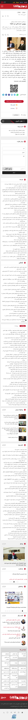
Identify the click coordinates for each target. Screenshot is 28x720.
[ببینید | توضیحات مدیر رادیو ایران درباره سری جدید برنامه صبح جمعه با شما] (14, 554)
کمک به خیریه (6, 672)
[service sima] (17, 2)
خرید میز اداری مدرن (14, 685)
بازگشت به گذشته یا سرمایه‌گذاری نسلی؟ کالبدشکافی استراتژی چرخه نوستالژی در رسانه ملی (10, 417)
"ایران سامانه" (18, 709)
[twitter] (12, 95)
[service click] (14, 2)
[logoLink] (20, 6)
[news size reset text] (5, 35)
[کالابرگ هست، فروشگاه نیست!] (22, 431)
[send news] (5, 16)
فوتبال (19, 12)
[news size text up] (3, 35)
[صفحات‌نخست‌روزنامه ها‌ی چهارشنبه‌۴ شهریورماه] (14, 597)
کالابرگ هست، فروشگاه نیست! (12, 433)
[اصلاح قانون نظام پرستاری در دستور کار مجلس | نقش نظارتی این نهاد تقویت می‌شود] (23, 621)
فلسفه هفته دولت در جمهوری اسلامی (7, 574)
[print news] (3, 16)
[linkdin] (6, 95)
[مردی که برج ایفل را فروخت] (22, 438)
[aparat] (19, 713)
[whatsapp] (17, 95)
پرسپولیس (16, 115)
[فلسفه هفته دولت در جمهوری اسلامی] (18, 575)
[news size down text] (8, 35)
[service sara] (21, 2)
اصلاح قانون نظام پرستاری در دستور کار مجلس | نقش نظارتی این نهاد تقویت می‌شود (11, 622)
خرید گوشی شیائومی (6, 658)
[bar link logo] (3, 2)
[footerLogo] (18, 697)
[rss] (4, 713)
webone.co (6, 668)
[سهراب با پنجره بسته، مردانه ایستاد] (23, 629)
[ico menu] (3, 6)
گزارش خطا (13, 105)
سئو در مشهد (23, 668)
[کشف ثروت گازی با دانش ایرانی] (23, 636)
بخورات (16, 663)
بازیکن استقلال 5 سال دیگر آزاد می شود (17, 130)
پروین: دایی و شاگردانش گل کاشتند (18, 132)
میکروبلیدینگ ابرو (14, 676)
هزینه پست (23, 663)
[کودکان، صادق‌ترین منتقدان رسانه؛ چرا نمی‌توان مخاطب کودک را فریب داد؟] (22, 423)
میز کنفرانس (6, 688)
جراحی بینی (15, 657)
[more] (4, 409)
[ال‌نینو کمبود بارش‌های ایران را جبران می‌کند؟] (23, 643)
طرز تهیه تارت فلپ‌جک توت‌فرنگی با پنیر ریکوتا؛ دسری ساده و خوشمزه (13, 320)
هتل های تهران (14, 672)
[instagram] (8, 713)
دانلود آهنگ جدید (6, 664)
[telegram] (15, 95)
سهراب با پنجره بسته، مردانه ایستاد (14, 631)
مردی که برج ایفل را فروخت (13, 437)
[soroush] (3, 95)
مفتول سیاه (23, 681)
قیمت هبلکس (6, 681)
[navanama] (25, 2)
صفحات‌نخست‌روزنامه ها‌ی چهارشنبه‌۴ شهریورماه (16, 607)
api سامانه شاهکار (24, 655)
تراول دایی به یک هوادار (20, 134)
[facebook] (9, 95)
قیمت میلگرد (6, 684)
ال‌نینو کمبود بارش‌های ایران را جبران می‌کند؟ (12, 642)
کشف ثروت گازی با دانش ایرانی (14, 638)
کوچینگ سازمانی (14, 681)
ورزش (24, 12)
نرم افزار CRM (14, 668)
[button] (18, 582)
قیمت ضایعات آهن (6, 676)
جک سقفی (23, 684)
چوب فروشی (14, 654)
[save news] (8, 16)
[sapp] (23, 713)
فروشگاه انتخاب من (23, 673)
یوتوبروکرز (7, 654)
